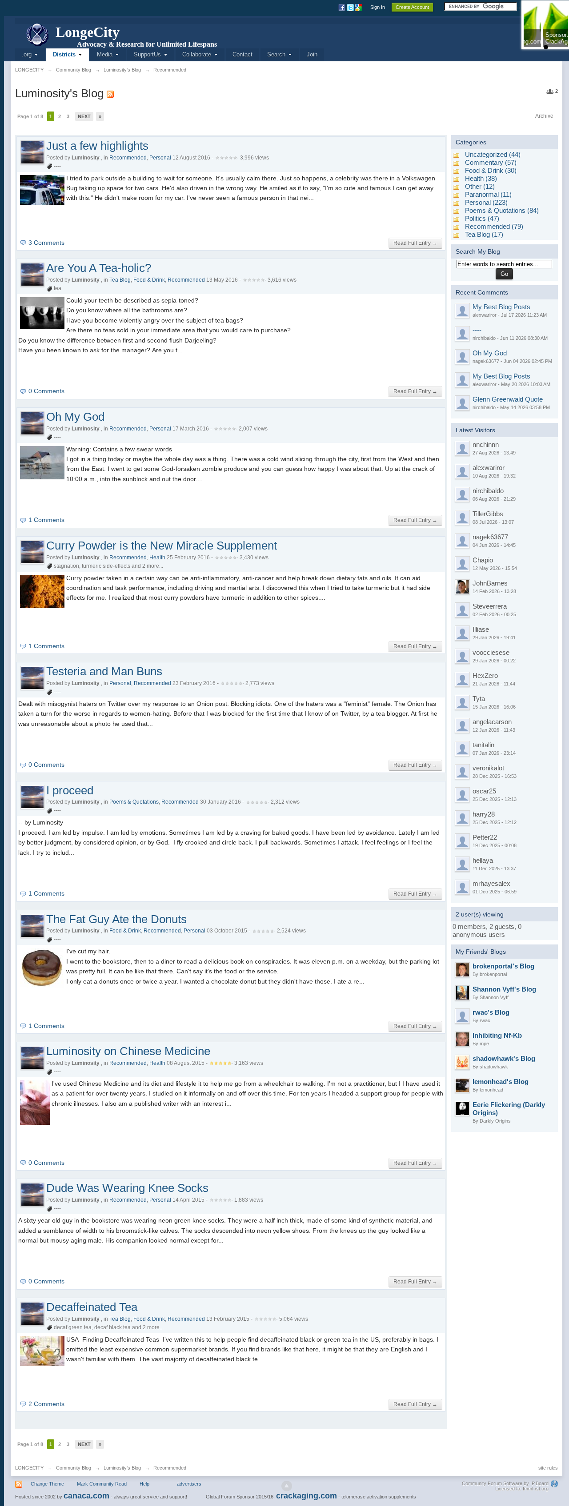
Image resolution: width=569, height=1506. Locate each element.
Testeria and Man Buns (104, 671)
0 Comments (46, 390)
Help (144, 1483)
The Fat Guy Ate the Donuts (116, 919)
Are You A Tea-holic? (98, 268)
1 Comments (46, 519)
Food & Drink (149, 280)
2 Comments (46, 1403)
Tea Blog (120, 280)
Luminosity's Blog (122, 1467)
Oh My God (75, 416)
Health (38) (481, 178)
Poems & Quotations (134, 802)
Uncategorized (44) (493, 154)
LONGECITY (29, 1467)
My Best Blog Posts (501, 307)
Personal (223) (486, 202)
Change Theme (47, 1483)
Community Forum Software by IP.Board (505, 1483)
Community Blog (73, 1467)
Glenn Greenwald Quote (508, 399)
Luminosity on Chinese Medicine (128, 1051)
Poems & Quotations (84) (502, 210)
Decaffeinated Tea (91, 1307)
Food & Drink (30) (491, 170)
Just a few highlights (97, 145)
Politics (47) (482, 218)
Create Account (412, 7)
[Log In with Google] (359, 7)
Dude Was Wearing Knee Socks (127, 1188)
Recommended (128, 158)
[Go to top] (286, 1486)
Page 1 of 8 (30, 116)
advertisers (189, 1483)
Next (84, 116)
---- (477, 330)
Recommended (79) (494, 226)
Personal (160, 158)
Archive (544, 116)
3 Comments (46, 242)
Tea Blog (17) (484, 234)
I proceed (69, 790)
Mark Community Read (102, 1483)
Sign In (377, 7)
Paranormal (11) (488, 194)
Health (157, 557)
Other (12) (480, 186)
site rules (548, 1467)
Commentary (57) (491, 162)
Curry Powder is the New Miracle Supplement (161, 545)
